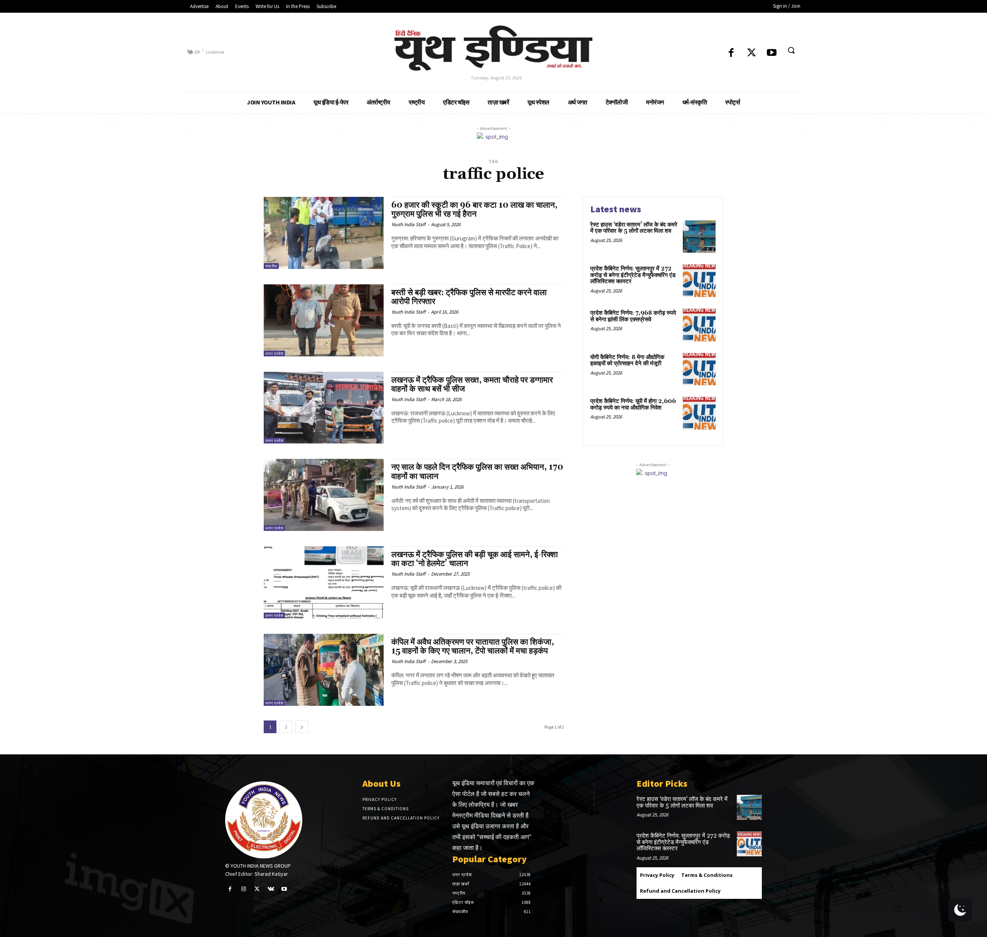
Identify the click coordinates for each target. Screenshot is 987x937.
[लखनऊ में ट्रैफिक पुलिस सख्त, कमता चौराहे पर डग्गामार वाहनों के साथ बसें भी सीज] (324, 408)
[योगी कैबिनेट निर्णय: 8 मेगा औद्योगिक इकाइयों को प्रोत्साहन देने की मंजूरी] (699, 369)
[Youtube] (771, 53)
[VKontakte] (271, 889)
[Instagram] (243, 889)
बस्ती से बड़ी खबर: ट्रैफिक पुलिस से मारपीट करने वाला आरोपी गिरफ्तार (469, 297)
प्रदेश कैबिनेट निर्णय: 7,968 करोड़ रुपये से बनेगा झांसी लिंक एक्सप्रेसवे (633, 316)
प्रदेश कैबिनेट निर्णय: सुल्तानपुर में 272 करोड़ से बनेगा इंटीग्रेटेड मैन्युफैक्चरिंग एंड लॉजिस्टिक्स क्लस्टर (632, 275)
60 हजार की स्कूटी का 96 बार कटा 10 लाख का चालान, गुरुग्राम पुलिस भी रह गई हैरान (474, 209)
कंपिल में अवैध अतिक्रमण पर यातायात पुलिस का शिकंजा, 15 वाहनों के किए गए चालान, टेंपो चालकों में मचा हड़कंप (472, 646)
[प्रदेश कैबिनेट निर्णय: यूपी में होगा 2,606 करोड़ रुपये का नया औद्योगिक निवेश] (699, 413)
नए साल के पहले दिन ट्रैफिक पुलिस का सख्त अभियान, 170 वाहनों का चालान (477, 471)
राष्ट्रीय (271, 266)
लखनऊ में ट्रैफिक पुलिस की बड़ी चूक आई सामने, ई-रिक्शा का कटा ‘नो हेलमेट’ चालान (474, 559)
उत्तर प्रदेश (274, 353)
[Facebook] (731, 53)
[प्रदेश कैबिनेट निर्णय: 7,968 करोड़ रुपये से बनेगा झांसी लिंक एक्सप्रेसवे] (699, 325)
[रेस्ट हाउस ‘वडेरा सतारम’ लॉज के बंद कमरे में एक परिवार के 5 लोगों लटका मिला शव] (699, 236)
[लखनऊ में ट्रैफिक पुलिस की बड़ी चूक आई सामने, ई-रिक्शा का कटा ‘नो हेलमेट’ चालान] (324, 582)
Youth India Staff (408, 224)
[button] (791, 50)
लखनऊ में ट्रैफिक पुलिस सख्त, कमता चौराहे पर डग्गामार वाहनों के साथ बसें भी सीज (472, 384)
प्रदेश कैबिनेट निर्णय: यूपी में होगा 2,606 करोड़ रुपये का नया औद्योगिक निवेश (633, 404)
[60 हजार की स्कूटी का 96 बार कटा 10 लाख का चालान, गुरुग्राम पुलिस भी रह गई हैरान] (324, 233)
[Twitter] (751, 53)
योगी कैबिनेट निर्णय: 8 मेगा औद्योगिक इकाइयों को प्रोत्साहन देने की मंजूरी (627, 361)
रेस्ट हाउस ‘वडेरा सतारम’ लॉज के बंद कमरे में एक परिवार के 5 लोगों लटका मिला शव (633, 228)
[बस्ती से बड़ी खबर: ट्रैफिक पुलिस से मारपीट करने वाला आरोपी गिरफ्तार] (324, 320)
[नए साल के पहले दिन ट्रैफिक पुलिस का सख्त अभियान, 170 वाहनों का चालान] (324, 495)
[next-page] (301, 726)
